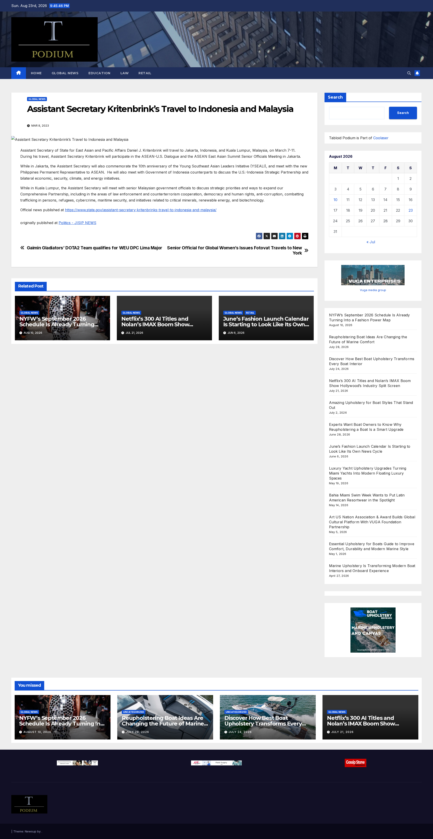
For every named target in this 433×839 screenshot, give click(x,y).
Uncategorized (133, 712)
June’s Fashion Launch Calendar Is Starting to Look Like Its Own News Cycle (266, 324)
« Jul (370, 242)
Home (36, 73)
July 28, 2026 (137, 732)
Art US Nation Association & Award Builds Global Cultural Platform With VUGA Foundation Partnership (372, 522)
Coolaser (381, 138)
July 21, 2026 (342, 732)
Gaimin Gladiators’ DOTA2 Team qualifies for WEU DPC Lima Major (94, 247)
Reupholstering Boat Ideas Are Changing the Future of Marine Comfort (163, 723)
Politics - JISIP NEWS (77, 222)
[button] (409, 73)
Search (335, 97)
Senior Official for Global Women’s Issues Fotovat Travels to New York (234, 250)
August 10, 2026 (37, 732)
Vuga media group (373, 290)
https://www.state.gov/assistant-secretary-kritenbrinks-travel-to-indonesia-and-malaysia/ (140, 210)
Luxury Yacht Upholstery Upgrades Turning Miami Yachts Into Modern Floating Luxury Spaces (367, 473)
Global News (65, 73)
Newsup (30, 831)
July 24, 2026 (240, 732)
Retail (144, 73)
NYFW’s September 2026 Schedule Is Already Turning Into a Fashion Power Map (56, 324)
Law (124, 73)
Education (99, 73)
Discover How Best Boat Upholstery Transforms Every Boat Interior (263, 723)
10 (335, 199)
